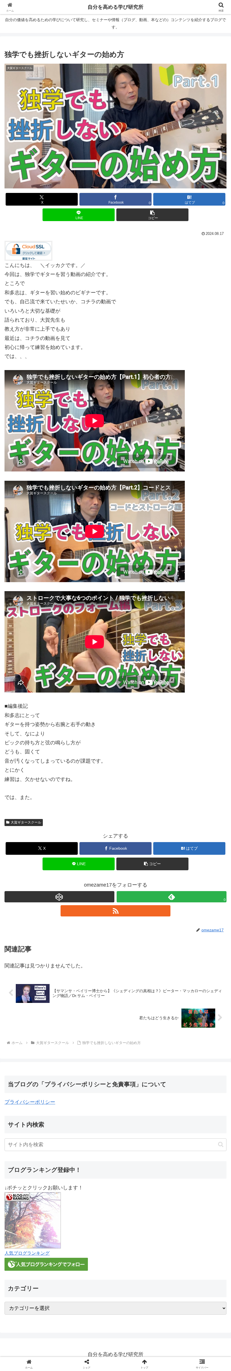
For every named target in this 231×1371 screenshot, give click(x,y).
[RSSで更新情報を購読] (115, 910)
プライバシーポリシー (30, 1102)
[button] (152, 214)
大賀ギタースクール (26, 822)
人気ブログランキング (27, 1253)
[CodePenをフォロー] (59, 896)
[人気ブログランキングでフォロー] (46, 1264)
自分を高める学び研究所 (115, 7)
